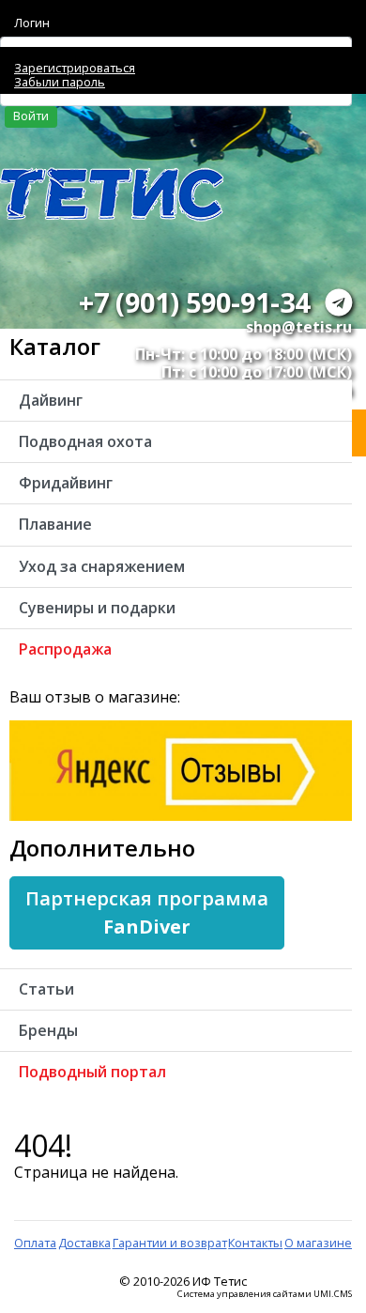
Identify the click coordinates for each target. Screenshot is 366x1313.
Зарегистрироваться (74, 67)
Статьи (46, 989)
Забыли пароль (59, 81)
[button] (146, 913)
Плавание (55, 524)
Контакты (255, 1242)
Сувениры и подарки (97, 607)
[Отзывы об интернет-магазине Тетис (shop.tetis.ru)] (180, 769)
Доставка (84, 1242)
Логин (32, 22)
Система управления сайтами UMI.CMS (264, 1294)
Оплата (35, 1242)
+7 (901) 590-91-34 (194, 302)
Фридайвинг (66, 482)
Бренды (48, 1030)
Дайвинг (51, 400)
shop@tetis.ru (299, 327)
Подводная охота (85, 441)
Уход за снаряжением (102, 566)
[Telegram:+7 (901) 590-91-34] (339, 302)
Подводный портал (92, 1071)
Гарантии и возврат (170, 1242)
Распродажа (65, 649)
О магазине (318, 1242)
